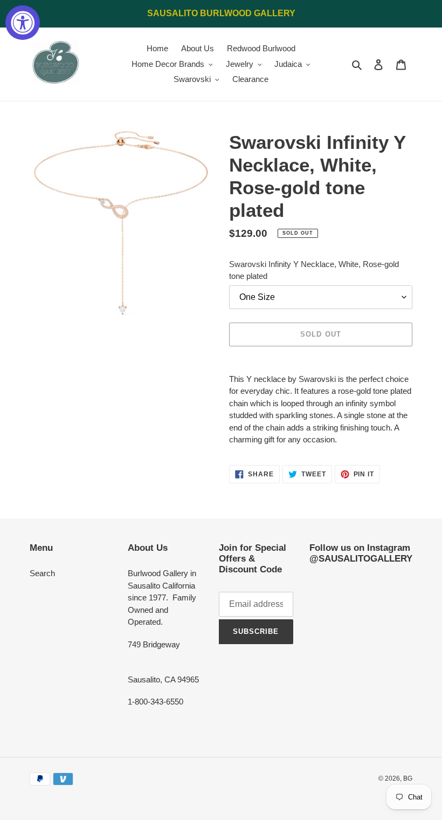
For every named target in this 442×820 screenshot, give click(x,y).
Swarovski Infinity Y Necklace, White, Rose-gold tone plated (314, 270)
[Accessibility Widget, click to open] (22, 22)
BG (407, 778)
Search (42, 573)
